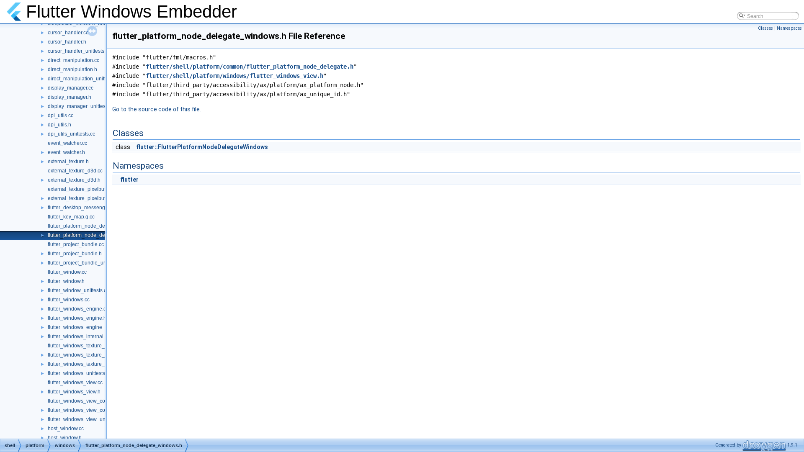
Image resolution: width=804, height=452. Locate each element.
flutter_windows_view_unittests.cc (86, 419)
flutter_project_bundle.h (75, 254)
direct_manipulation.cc (73, 60)
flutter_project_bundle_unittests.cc (87, 263)
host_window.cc (66, 428)
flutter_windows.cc (69, 300)
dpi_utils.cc (60, 115)
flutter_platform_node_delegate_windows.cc (98, 226)
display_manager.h (69, 97)
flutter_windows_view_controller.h (86, 410)
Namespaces (789, 28)
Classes (765, 28)
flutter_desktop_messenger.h (80, 208)
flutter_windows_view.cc (75, 382)
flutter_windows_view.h (74, 392)
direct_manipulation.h (72, 69)
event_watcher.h (66, 152)
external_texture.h (68, 161)
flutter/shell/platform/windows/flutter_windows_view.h (234, 75)
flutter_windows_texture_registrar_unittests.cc (100, 364)
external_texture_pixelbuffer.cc (82, 189)
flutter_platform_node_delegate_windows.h (97, 235)
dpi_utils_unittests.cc (71, 134)
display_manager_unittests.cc (82, 106)
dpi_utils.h (59, 125)
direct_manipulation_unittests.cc (84, 79)
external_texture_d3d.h (74, 180)
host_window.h (65, 438)
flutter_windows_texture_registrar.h (87, 355)
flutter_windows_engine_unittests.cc (89, 327)
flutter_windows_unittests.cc (79, 373)
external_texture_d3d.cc (75, 171)
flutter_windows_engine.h (77, 318)
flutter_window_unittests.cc (78, 290)
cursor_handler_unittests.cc (79, 51)
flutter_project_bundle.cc (76, 244)
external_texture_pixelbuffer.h (81, 198)
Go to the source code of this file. (156, 109)
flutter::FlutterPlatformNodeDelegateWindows (202, 147)
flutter (129, 179)
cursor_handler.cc (68, 33)
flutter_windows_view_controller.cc (87, 401)
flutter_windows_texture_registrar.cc (88, 346)
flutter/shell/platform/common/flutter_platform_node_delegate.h (249, 66)
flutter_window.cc (67, 272)
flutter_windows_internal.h (78, 336)
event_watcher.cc (67, 143)
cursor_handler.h (67, 42)
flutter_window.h (66, 281)
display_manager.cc (70, 88)
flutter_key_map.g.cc (71, 217)
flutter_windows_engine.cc (78, 309)
